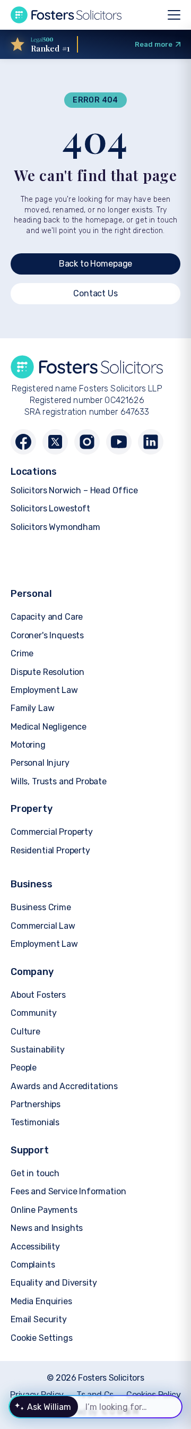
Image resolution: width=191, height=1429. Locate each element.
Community (34, 1013)
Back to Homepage (95, 264)
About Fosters (38, 995)
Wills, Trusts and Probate (59, 781)
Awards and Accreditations (64, 1086)
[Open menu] (174, 15)
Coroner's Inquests (47, 635)
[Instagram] (87, 442)
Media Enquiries (41, 1301)
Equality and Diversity (54, 1283)
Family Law (32, 708)
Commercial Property (52, 832)
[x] (55, 442)
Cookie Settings (42, 1338)
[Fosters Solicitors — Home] (66, 14)
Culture (25, 1031)
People (24, 1068)
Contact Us (95, 293)
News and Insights (47, 1228)
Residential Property (50, 850)
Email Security (39, 1319)
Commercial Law (43, 926)
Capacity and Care (47, 617)
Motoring (28, 745)
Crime (22, 653)
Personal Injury (40, 763)
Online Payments (44, 1210)
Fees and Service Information (68, 1191)
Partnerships (35, 1104)
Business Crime (41, 907)
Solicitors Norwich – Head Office (74, 490)
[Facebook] (23, 442)
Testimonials (35, 1122)
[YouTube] (119, 442)
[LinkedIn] (150, 442)
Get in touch (35, 1173)
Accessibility (35, 1247)
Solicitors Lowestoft (50, 508)
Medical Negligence (48, 727)
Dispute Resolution (47, 672)
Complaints (33, 1265)
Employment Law (44, 690)
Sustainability (38, 1050)
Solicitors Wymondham (55, 527)
